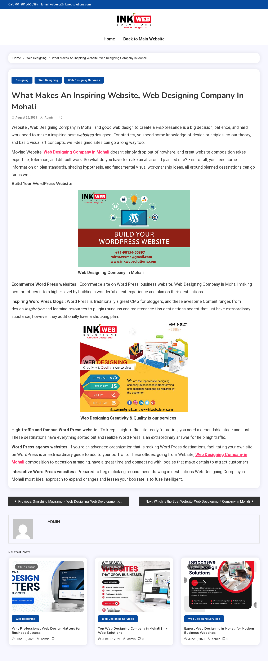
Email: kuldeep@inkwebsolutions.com (66, 4)
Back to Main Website (144, 38)
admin (49, 117)
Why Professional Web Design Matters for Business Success (46, 630)
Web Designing (48, 80)
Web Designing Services (84, 80)
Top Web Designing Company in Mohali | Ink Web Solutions (132, 630)
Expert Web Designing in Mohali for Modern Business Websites (219, 630)
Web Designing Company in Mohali (76, 152)
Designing (21, 80)
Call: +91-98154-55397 (23, 4)
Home (109, 38)
